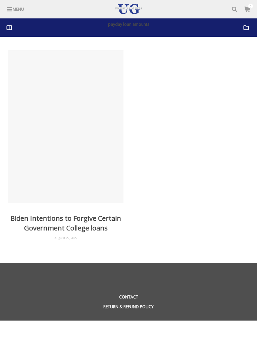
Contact (128, 297)
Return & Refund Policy (128, 307)
